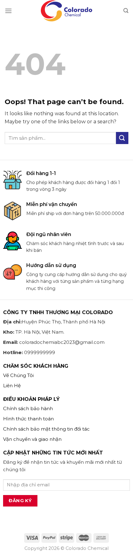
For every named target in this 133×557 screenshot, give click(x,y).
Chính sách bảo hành (28, 408)
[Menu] (8, 10)
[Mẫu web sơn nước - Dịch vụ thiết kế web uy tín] (66, 10)
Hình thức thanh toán (28, 419)
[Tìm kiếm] (125, 11)
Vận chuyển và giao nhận (32, 439)
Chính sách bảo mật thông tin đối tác (46, 429)
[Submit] (122, 138)
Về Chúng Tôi (18, 375)
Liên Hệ (12, 385)
